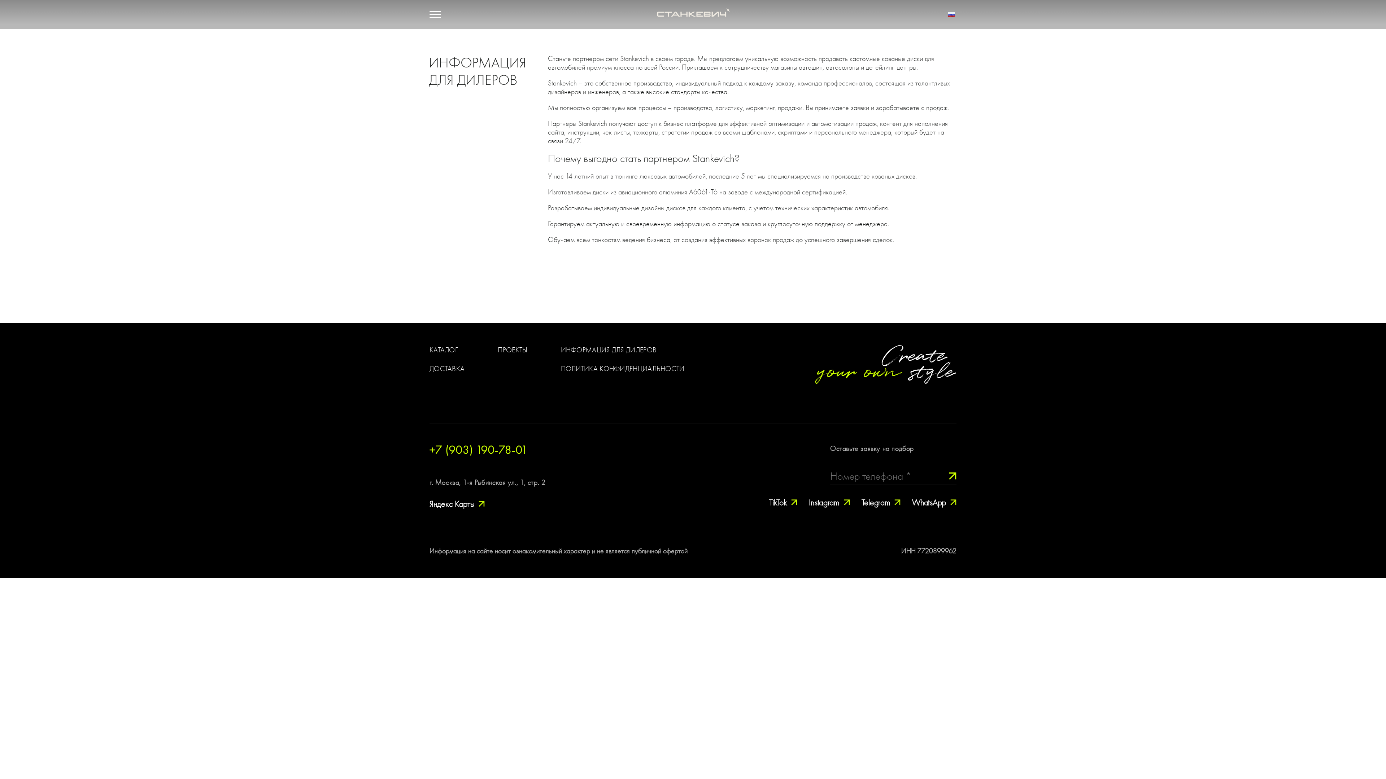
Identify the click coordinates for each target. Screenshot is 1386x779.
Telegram (876, 502)
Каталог (444, 350)
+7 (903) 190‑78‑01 (479, 450)
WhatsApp (929, 502)
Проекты (512, 350)
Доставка (447, 368)
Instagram (824, 502)
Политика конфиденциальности (623, 368)
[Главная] (693, 14)
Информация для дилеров (609, 350)
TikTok (778, 502)
